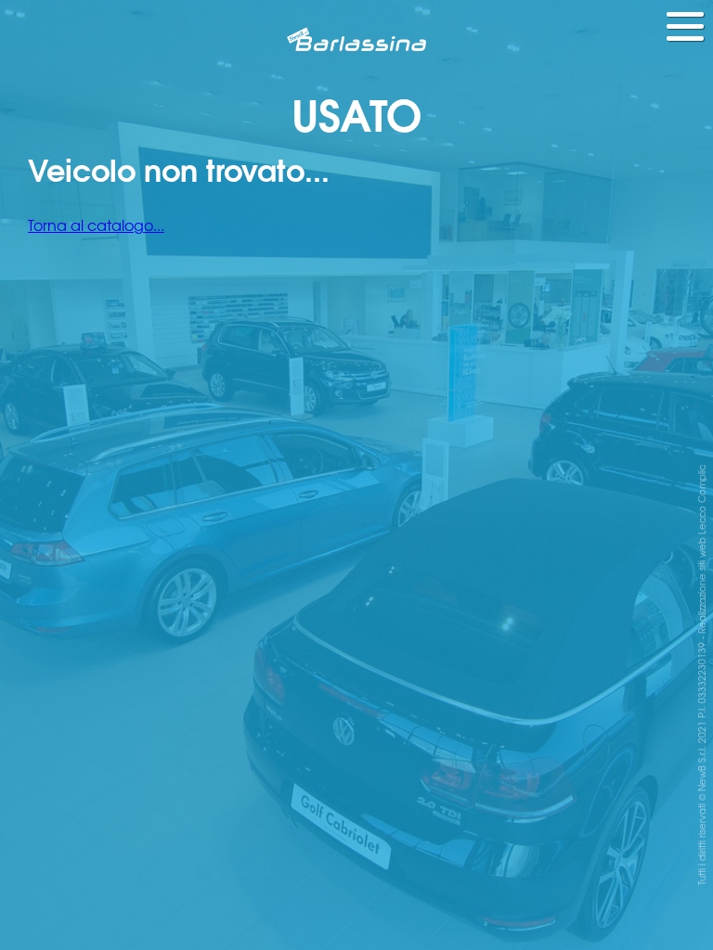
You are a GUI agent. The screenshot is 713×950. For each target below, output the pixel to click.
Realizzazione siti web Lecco (701, 570)
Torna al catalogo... (96, 224)
